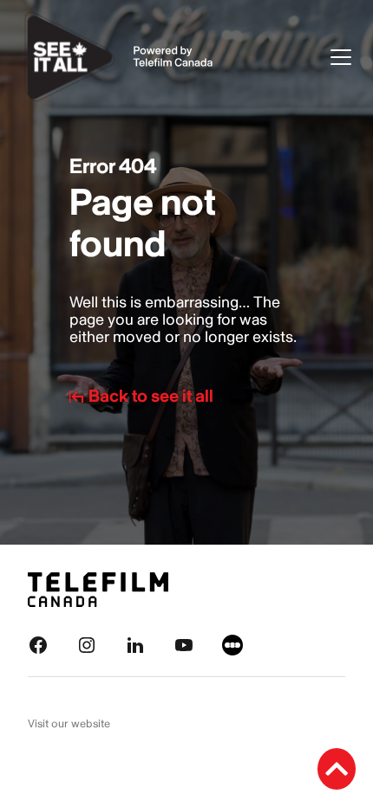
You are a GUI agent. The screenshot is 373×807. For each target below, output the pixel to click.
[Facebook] (38, 644)
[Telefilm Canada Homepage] (98, 588)
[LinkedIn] (135, 644)
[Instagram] (86, 644)
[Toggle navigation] (340, 57)
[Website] (232, 644)
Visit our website (69, 724)
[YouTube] (183, 644)
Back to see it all (150, 396)
